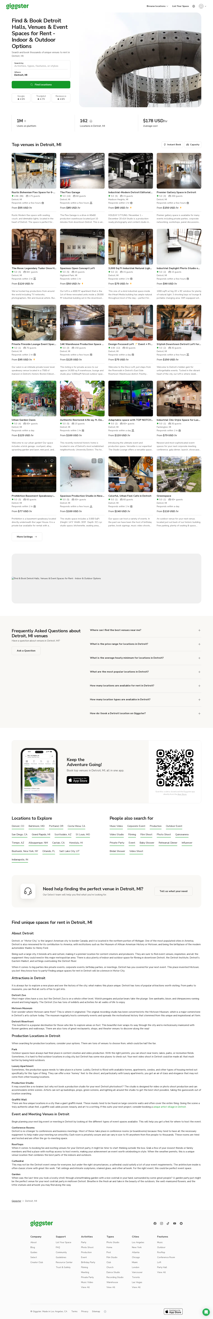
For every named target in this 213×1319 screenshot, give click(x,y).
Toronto (136, 1277)
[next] (51, 170)
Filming (132, 834)
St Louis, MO (83, 834)
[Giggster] (17, 6)
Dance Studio (113, 1272)
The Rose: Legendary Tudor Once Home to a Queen (34, 268)
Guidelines (61, 1257)
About (33, 1242)
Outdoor (161, 1247)
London (135, 1267)
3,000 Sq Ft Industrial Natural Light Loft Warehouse (130, 268)
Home (109, 1247)
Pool (108, 1252)
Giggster (16, 1201)
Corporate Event (136, 826)
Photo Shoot (164, 834)
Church (110, 1267)
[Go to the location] (34, 171)
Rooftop (161, 1252)
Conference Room (166, 1257)
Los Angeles (138, 1242)
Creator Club (36, 1262)
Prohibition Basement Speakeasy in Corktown (34, 496)
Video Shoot (136, 851)
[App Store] (78, 780)
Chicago (136, 1257)
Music (160, 1242)
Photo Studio (112, 1242)
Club (108, 1262)
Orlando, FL (48, 851)
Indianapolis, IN (20, 859)
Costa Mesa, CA (76, 826)
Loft (159, 1262)
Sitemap (96, 1311)
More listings (25, 536)
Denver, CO (18, 826)
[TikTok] (168, 1223)
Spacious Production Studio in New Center (82, 496)
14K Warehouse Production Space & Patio (82, 344)
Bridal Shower (117, 851)
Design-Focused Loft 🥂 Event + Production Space (130, 344)
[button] (206, 1312)
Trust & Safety (63, 1267)
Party (83, 1242)
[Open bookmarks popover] (51, 157)
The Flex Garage (70, 192)
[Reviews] (181, 1223)
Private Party (117, 842)
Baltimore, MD (37, 826)
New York (137, 1247)
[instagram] (161, 1223)
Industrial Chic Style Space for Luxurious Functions (179, 420)
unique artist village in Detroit (169, 1107)
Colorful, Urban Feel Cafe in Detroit (129, 496)
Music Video (116, 826)
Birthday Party (88, 1262)
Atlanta (135, 1252)
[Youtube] (174, 1223)
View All (85, 1287)
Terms (74, 1311)
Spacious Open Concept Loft (77, 268)
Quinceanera (182, 834)
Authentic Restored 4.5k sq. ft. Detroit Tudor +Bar (82, 420)
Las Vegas (137, 1282)
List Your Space (180, 6)
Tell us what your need (173, 891)
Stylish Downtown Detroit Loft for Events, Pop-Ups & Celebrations (179, 344)
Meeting (85, 1272)
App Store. (182, 794)
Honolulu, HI (76, 842)
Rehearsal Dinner (168, 842)
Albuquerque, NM (38, 842)
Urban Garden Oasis (24, 420)
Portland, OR (56, 826)
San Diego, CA (19, 834)
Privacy (84, 1311)
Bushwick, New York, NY (25, 851)
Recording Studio (114, 1277)
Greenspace (164, 496)
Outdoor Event (174, 826)
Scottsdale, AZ (63, 834)
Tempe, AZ (18, 842)
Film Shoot (146, 834)
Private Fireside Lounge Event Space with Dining (34, 344)
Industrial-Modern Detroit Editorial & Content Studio (130, 192)
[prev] (16, 170)
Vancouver (137, 1272)
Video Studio (117, 834)
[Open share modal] (45, 157)
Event (132, 842)
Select (33, 1257)
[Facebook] (155, 1223)
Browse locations (156, 6)
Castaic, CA (58, 842)
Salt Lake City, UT (69, 851)
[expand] (199, 644)
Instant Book (174, 144)
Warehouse (112, 1282)
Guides (33, 1252)
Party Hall (162, 1267)
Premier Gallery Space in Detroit (176, 192)
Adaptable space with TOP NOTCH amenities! (130, 420)
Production (156, 826)
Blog (32, 1247)
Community (61, 1252)
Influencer (187, 842)
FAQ (58, 1247)
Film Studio (111, 1257)
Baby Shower (147, 842)
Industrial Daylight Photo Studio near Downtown (179, 268)
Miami (135, 1262)
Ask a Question (26, 650)
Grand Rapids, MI (41, 834)
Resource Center (64, 1262)
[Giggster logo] (41, 1223)
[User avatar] (201, 6)
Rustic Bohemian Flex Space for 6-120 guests (34, 192)
